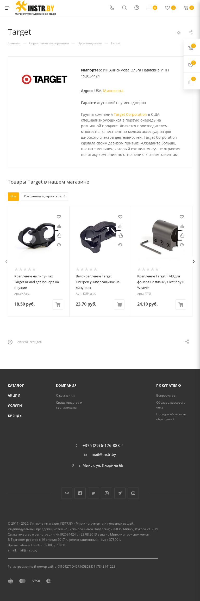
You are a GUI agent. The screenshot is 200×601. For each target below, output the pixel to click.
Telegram (120, 493)
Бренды (15, 416)
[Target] (44, 79)
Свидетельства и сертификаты (69, 405)
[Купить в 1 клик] (59, 235)
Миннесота (113, 90)
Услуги (15, 405)
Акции (14, 395)
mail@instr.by (104, 454)
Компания (66, 385)
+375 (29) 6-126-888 (101, 445)
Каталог (16, 385)
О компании (65, 395)
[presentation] (6, 261)
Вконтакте (66, 493)
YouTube (133, 493)
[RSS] (178, 32)
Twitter (93, 493)
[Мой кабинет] (136, 8)
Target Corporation (130, 114)
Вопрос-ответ (166, 395)
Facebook (80, 493)
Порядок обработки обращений (171, 416)
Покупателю (168, 385)
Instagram (106, 493)
